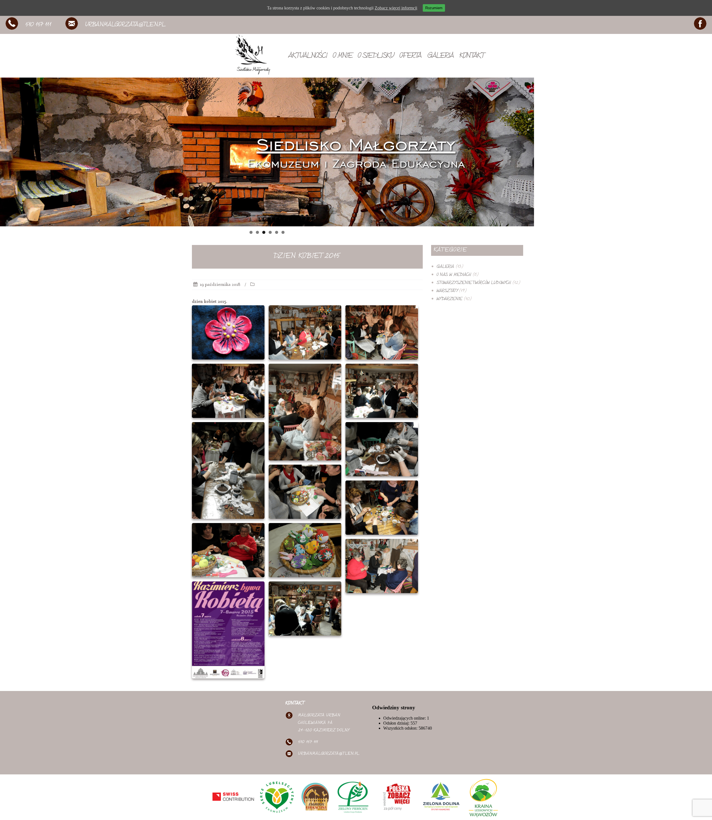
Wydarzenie (449, 299)
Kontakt (471, 56)
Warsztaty (447, 291)
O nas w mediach (454, 275)
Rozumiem (433, 8)
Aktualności (307, 56)
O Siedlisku (376, 56)
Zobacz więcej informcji (396, 8)
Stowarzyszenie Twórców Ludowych (474, 283)
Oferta (411, 56)
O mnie (342, 56)
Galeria (440, 56)
